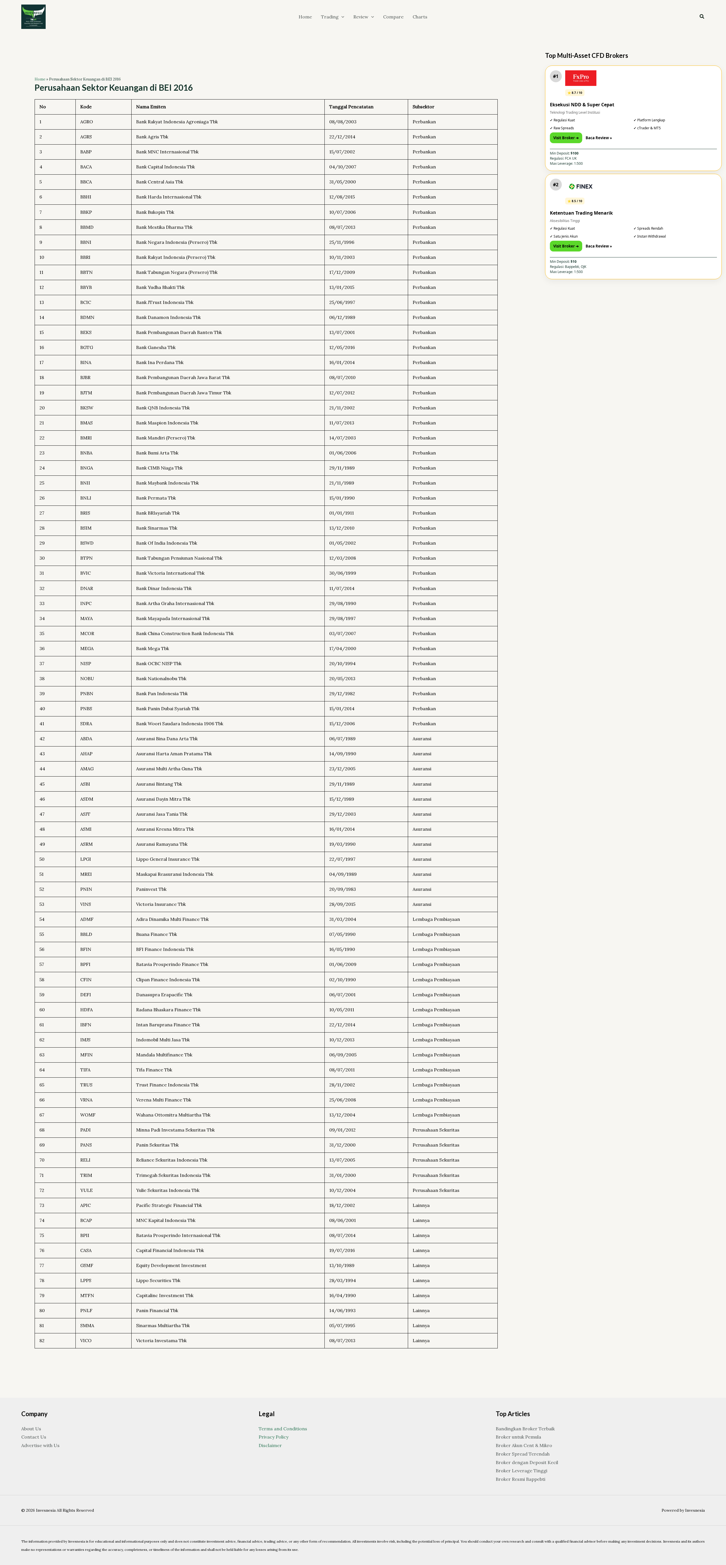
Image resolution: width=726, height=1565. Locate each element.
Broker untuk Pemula (518, 1437)
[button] (341, 17)
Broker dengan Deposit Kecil (527, 1462)
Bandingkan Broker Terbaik (525, 1428)
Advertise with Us (40, 1445)
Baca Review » (599, 137)
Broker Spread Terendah (523, 1454)
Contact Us (33, 1437)
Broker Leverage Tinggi (521, 1470)
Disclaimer (270, 1445)
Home (40, 79)
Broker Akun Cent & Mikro (524, 1445)
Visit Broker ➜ (566, 137)
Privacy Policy (273, 1437)
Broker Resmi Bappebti (520, 1479)
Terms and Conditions (283, 1428)
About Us (31, 1428)
